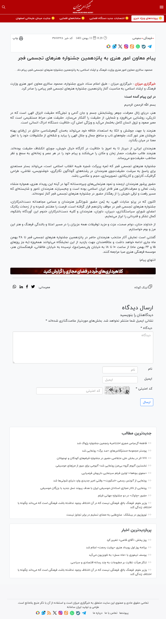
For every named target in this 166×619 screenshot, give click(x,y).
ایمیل (148, 379)
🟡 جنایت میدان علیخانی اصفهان (35, 18)
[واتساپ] (138, 48)
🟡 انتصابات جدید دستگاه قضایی (109, 18)
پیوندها (124, 613)
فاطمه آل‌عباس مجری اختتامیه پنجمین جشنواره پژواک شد (112, 443)
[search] (3, 7)
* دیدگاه (146, 328)
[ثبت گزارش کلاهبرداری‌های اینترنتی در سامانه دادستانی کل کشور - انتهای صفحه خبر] (83, 271)
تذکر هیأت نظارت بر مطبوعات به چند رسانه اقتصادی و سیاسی (109, 562)
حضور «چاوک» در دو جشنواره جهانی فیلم (122, 496)
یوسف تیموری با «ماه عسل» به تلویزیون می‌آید (118, 555)
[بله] (144, 48)
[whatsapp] (14, 287)
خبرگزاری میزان (145, 84)
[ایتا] (132, 48)
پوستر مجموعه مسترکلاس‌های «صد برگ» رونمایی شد (114, 451)
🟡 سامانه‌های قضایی (72, 18)
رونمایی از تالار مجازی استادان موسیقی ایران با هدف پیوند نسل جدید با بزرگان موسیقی (93, 488)
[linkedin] (21, 287)
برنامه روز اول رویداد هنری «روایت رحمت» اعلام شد (116, 548)
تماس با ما (110, 613)
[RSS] (49, 614)
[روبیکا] (108, 48)
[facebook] (27, 287)
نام (150, 369)
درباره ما (97, 613)
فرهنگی (147, 38)
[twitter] (33, 287)
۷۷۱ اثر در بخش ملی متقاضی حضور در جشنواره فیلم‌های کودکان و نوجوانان (102, 458)
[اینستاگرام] (126, 48)
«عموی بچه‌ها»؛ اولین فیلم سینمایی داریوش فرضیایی (114, 473)
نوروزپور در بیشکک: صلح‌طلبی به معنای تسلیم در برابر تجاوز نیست (106, 515)
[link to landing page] (83, 7)
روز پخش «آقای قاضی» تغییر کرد (127, 540)
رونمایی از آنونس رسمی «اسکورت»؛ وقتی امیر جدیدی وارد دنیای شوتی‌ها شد (100, 481)
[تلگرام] (150, 48)
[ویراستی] (114, 48)
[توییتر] (120, 48)
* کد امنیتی (144, 388)
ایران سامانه (74, 607)
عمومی (136, 38)
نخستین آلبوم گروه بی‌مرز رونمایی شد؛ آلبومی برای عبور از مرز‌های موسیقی (101, 466)
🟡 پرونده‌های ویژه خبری (147, 18)
